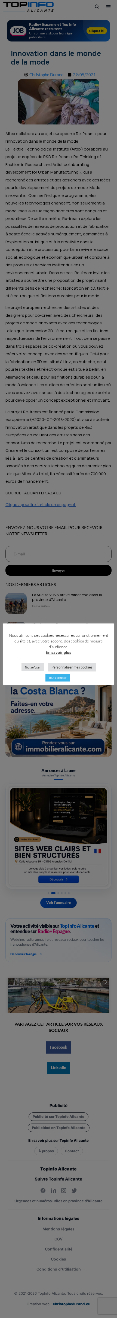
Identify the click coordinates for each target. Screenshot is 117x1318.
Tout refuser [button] (33, 667)
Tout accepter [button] (57, 677)
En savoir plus (58, 652)
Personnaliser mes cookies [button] (72, 667)
